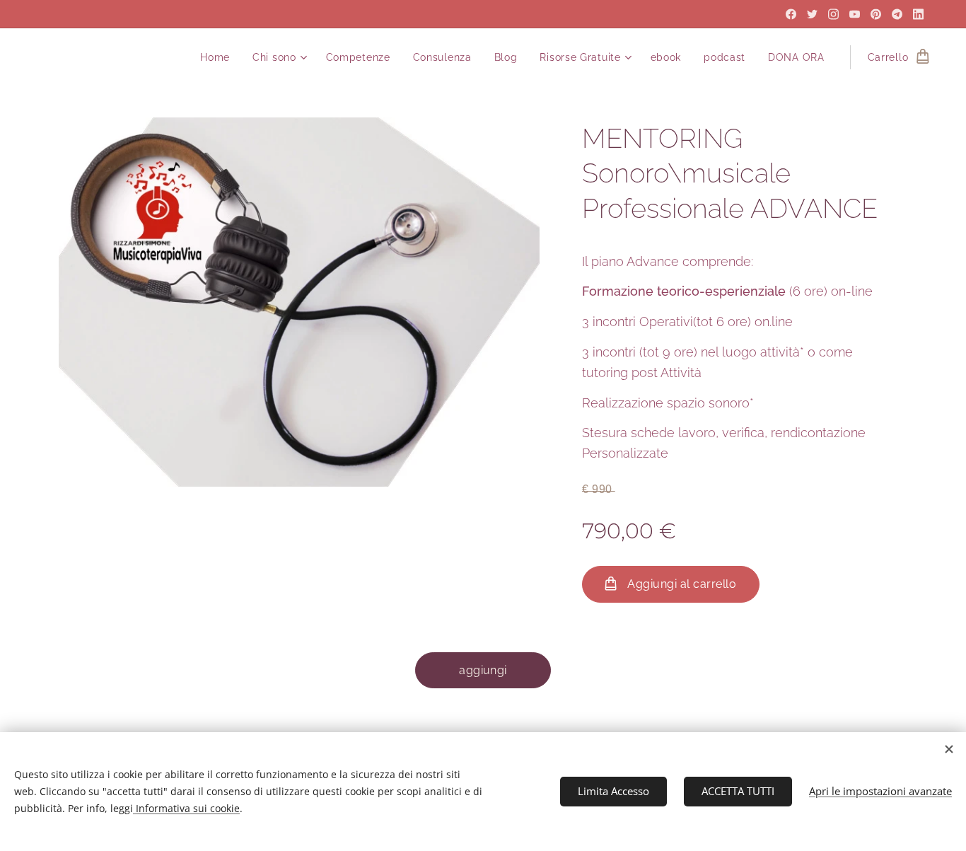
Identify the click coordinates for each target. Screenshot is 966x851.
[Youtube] (854, 14)
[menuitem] (219, 57)
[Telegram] (897, 14)
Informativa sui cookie (186, 808)
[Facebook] (791, 14)
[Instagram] (833, 14)
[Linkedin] (918, 14)
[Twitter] (812, 14)
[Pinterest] (876, 14)
